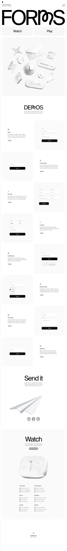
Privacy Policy (52, 264)
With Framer (33, 537)
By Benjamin (33, 535)
